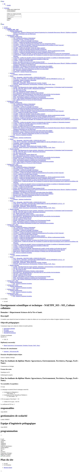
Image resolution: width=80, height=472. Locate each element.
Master (11, 76)
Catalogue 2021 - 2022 (12, 280)
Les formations (7, 28)
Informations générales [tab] (9, 328)
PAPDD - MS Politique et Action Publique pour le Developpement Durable (31, 95)
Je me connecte (11, 11)
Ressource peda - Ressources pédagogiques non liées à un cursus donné (30, 69)
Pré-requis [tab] (6, 330)
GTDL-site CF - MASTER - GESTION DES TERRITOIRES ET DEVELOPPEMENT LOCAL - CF (39, 78)
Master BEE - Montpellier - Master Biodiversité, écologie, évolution (30, 83)
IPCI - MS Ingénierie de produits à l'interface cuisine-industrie (28, 92)
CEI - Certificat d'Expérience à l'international (24, 38)
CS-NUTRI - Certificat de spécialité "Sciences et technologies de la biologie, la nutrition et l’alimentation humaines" (41, 57)
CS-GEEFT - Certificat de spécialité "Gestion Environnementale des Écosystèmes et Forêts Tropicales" (38, 45)
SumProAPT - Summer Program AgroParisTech (25, 71)
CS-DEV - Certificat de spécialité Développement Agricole (27, 42)
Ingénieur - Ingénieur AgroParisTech (22, 199)
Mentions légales (8, 467)
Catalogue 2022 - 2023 (12, 224)
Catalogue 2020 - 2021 (12, 285)
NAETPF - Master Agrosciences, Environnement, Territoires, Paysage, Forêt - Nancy (34, 84)
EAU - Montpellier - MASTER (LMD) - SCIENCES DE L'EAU (29, 77)
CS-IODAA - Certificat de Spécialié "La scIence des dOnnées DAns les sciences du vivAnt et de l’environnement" (41, 53)
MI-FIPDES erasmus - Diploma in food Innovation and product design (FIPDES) (33, 67)
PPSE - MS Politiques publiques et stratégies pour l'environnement (29, 97)
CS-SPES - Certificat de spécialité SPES (23, 60)
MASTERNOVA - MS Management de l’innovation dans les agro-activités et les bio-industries (36, 94)
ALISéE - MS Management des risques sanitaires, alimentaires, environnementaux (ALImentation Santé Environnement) (43, 87)
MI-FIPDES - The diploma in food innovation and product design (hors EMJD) (32, 66)
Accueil (6, 27)
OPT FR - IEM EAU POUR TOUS (22, 219)
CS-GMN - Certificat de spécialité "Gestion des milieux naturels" (29, 48)
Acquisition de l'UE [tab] (9, 331)
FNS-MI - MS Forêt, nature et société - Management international (29, 88)
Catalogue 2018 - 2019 (12, 293)
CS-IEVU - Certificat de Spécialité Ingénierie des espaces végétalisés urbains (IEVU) (34, 52)
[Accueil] (2, 1)
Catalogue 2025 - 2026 (12, 35)
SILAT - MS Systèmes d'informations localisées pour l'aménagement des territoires (33, 98)
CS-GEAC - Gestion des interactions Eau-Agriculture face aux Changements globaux (34, 43)
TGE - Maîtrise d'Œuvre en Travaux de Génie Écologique (27, 163)
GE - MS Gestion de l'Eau (19, 90)
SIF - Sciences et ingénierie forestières (22, 70)
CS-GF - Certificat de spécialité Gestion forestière (25, 46)
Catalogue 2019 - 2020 (12, 289)
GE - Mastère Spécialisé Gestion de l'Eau (23, 213)
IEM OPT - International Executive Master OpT (25, 91)
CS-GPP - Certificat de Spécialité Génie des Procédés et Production (29, 49)
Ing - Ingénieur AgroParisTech (20, 255)
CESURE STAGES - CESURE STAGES (23, 39)
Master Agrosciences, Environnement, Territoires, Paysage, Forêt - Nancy (22, 345)
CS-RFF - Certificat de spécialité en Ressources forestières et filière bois (31, 59)
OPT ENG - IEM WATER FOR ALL (22, 217)
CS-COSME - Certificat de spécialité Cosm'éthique (25, 41)
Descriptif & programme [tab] (10, 332)
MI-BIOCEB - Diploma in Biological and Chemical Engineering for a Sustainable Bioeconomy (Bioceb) (39, 250)
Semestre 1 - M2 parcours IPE (11, 351)
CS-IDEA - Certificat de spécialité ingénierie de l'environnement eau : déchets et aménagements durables (39, 50)
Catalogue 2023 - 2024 (12, 164)
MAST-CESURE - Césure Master (21, 81)
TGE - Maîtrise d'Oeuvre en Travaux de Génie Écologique (27, 99)
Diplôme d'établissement (16, 31)
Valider (9, 18)
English (9, 5)
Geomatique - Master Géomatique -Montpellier (24, 80)
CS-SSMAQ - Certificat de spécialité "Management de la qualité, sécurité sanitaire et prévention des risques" (40, 248)
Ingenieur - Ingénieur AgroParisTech (22, 74)
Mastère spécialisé (14, 85)
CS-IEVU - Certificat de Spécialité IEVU (23, 238)
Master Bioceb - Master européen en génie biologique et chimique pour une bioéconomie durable (37, 251)
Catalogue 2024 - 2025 (12, 101)
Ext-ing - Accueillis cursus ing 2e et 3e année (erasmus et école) (29, 62)
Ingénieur (12, 73)
